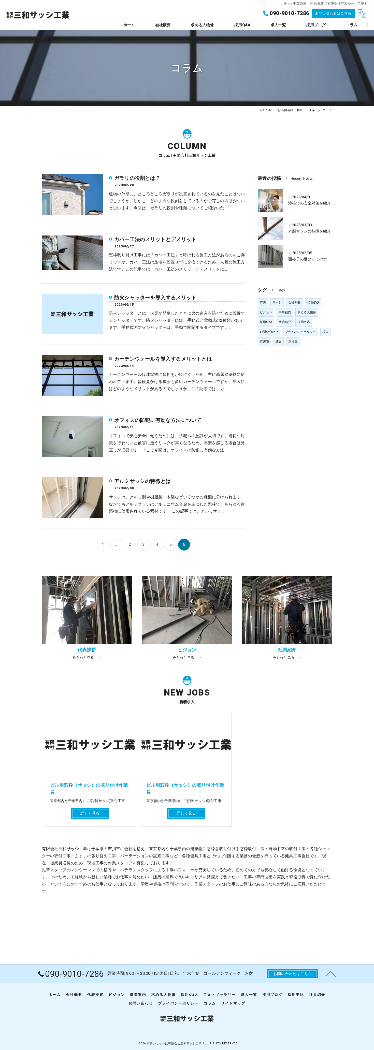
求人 (325, 332)
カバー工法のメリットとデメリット (155, 239)
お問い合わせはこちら (333, 13)
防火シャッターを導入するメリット (155, 297)
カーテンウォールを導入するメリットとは (163, 359)
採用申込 (303, 322)
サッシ (277, 302)
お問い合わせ (269, 332)
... (116, 544)
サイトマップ (233, 1003)
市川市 (264, 341)
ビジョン (266, 312)
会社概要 (294, 302)
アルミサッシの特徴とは (142, 481)
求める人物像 (306, 312)
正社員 (293, 341)
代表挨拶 (313, 302)
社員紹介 (285, 322)
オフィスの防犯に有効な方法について (158, 420)
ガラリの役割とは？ (137, 178)
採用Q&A (266, 322)
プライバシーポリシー (300, 332)
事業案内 (285, 312)
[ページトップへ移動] (331, 974)
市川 (263, 302)
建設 (279, 341)
